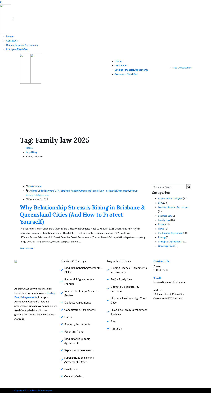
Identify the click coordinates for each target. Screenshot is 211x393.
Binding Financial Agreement (75, 190)
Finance (162, 224)
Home (9, 36)
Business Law (165, 215)
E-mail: (157, 278)
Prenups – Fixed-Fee (16, 49)
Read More (26, 248)
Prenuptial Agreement (37, 194)
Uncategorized (166, 245)
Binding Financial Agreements (22, 44)
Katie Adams (35, 186)
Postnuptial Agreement (117, 190)
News (161, 228)
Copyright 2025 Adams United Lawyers (33, 390)
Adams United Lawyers (42, 190)
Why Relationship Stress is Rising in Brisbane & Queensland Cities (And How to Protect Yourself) (82, 214)
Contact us (12, 40)
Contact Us (161, 261)
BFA (57, 190)
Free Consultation (181, 67)
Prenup (134, 190)
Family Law (98, 190)
